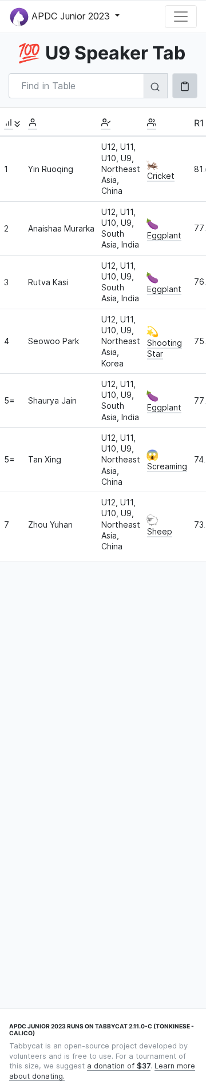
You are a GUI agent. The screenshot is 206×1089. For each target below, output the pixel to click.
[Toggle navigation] (181, 16)
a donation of (118, 1066)
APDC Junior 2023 (71, 15)
